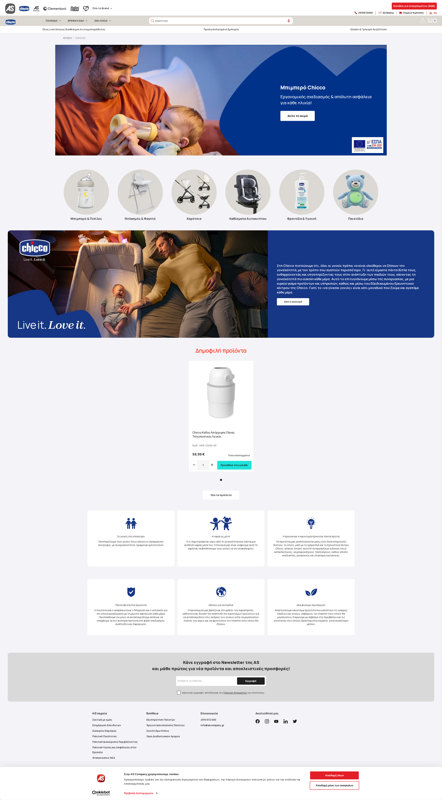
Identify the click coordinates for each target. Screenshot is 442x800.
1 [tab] (221, 480)
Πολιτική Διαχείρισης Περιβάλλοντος (115, 741)
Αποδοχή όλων (334, 775)
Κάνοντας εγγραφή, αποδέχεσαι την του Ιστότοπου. (223, 692)
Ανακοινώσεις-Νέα (103, 757)
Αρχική (67, 38)
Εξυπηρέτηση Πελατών (160, 719)
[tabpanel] (221, 416)
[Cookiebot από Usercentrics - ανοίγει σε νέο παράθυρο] (101, 793)
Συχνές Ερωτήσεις (157, 730)
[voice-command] (289, 21)
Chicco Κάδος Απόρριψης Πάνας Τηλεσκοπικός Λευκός (213, 434)
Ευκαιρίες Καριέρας (104, 730)
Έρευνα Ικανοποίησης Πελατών (165, 725)
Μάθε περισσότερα (301, 113)
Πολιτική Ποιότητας (104, 736)
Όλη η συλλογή (293, 301)
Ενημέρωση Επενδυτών (106, 725)
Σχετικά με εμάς (102, 719)
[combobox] (221, 20)
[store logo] (20, 22)
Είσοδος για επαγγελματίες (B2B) (414, 6)
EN (435, 13)
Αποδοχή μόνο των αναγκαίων (334, 785)
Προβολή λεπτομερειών (138, 793)
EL (431, 13)
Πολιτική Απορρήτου (235, 692)
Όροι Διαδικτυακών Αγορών (163, 736)
